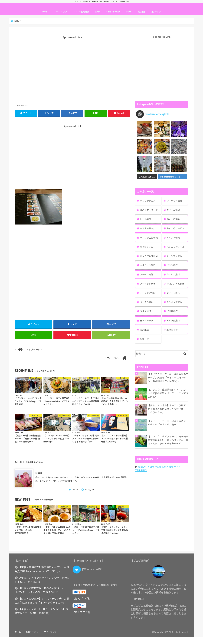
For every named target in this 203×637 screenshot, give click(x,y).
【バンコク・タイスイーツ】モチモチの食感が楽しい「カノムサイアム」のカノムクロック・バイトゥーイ (168, 440)
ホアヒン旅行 (173, 274)
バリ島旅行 (172, 311)
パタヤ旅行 (172, 265)
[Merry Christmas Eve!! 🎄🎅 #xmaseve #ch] (179, 129)
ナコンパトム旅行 (175, 283)
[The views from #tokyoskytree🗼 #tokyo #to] (179, 146)
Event (97, 11)
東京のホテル (173, 329)
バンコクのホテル (175, 246)
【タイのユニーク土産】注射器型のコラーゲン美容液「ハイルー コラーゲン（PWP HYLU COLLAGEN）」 (168, 377)
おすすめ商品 (173, 219)
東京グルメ (156, 11)
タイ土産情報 (173, 209)
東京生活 (141, 11)
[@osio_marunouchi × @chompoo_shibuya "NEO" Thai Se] (162, 129)
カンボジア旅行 (174, 302)
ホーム (18, 631)
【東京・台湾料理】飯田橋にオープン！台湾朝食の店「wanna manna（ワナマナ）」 (42, 569)
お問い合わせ (32, 631)
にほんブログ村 (81, 598)
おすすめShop (147, 228)
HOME (44, 11)
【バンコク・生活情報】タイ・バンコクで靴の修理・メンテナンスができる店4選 (168, 393)
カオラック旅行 (147, 265)
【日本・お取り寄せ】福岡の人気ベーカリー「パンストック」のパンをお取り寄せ (42, 590)
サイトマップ (50, 631)
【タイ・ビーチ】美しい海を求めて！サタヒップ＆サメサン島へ (168, 422)
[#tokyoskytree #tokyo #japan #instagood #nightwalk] (144, 164)
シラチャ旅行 (173, 292)
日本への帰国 (146, 320)
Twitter (75, 489)
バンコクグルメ (60, 11)
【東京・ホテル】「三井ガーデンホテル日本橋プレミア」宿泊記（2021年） (41, 611)
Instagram (89, 489)
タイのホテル (146, 246)
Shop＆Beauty (113, 11)
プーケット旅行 (147, 283)
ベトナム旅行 (146, 302)
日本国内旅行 (173, 320)
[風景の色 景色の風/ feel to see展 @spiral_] (179, 164)
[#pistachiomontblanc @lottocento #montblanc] (162, 146)
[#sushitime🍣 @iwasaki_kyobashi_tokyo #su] (144, 129)
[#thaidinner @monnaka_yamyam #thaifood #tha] (144, 146)
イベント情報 (173, 237)
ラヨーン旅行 (146, 274)
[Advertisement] (72, 69)
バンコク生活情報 (81, 11)
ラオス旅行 (145, 311)
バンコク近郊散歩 (149, 256)
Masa (38, 472)
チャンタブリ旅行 (149, 292)
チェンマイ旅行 (174, 256)
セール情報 (145, 219)
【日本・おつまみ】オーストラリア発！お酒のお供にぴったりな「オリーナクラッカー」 (168, 409)
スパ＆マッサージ (149, 209)
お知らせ (144, 338)
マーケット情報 (174, 200)
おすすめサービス (175, 228)
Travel (128, 11)
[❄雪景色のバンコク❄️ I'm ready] (162, 164)
